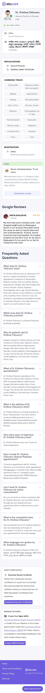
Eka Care (11, 470)
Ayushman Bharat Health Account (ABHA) (22, 619)
